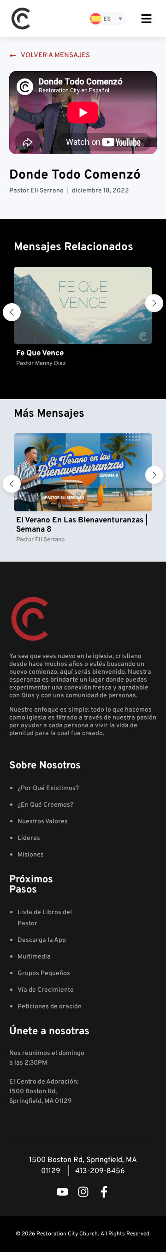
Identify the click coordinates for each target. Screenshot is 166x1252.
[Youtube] (62, 1192)
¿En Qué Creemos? (45, 805)
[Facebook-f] (104, 1192)
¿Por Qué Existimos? (48, 788)
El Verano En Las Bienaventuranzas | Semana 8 (82, 525)
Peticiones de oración (50, 1007)
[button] (12, 312)
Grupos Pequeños (44, 973)
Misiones (31, 855)
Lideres (29, 838)
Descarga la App (42, 940)
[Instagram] (83, 1192)
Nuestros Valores (43, 822)
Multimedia (34, 957)
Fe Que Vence (40, 353)
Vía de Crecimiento (46, 990)
